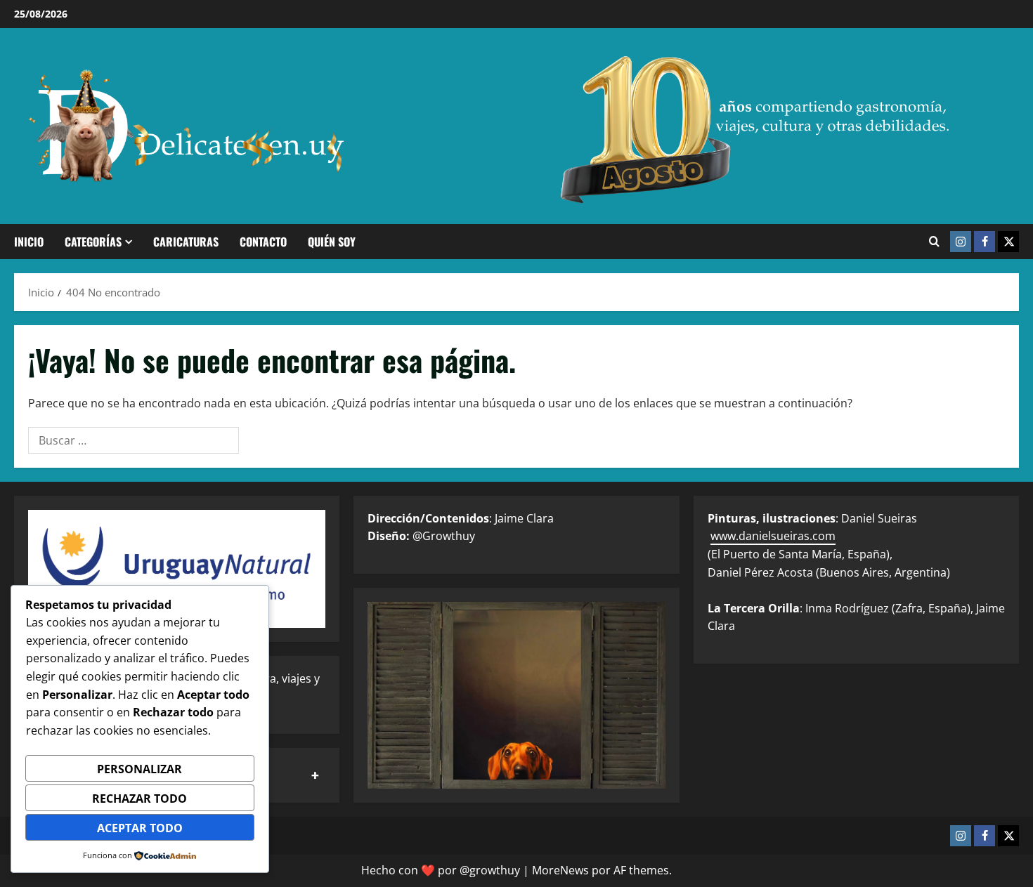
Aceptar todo (140, 828)
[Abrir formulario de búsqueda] (934, 241)
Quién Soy (332, 241)
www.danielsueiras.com (773, 536)
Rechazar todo (139, 798)
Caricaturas (186, 241)
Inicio (29, 241)
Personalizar (139, 769)
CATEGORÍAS (93, 241)
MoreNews (560, 870)
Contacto (263, 241)
